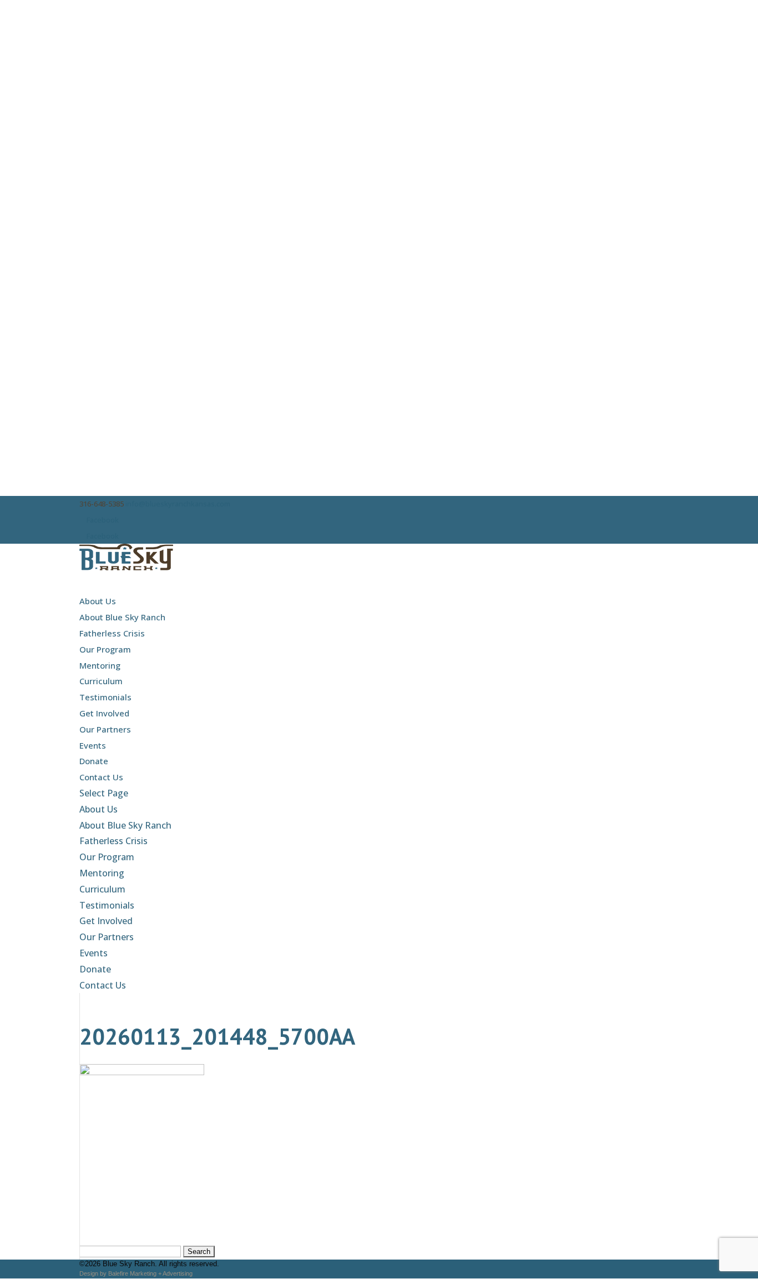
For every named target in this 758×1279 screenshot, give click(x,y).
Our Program (105, 649)
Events (92, 745)
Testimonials (105, 697)
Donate (93, 760)
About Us (97, 600)
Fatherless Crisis (112, 633)
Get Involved (104, 713)
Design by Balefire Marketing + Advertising (136, 1273)
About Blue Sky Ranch (122, 617)
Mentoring (99, 665)
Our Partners (105, 729)
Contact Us (101, 777)
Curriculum (101, 680)
